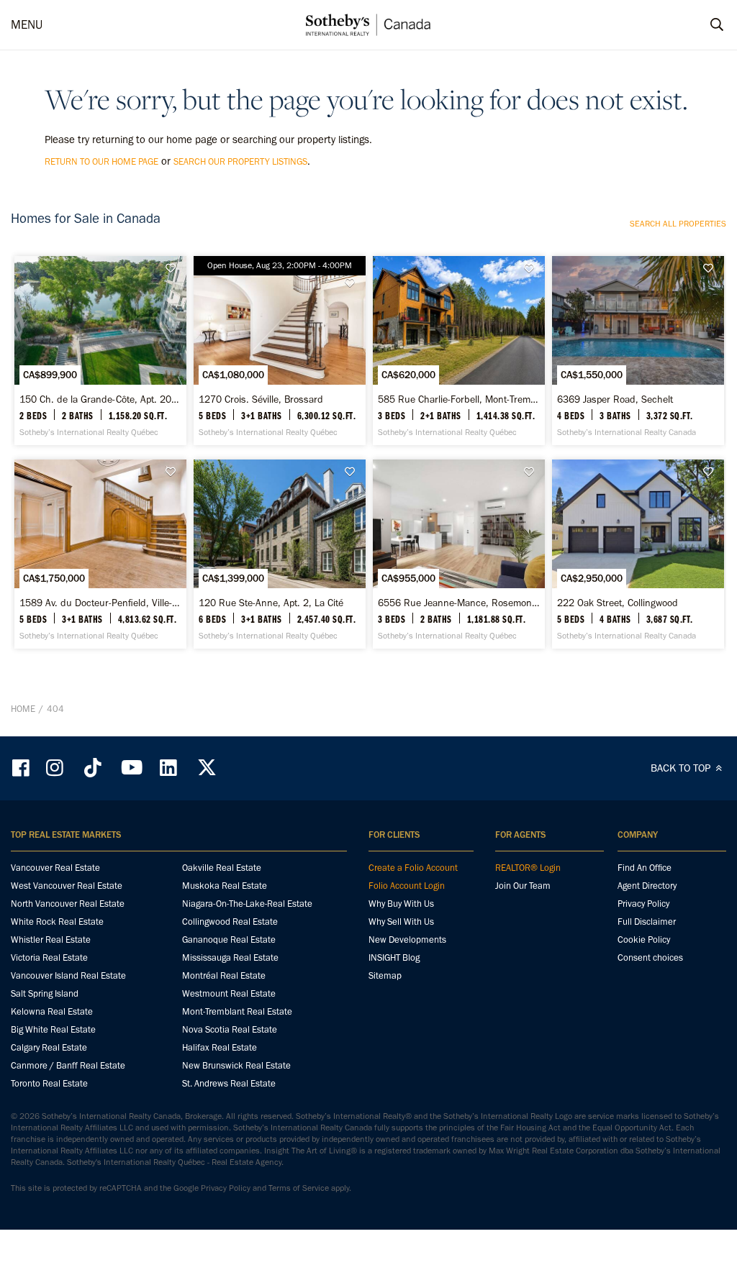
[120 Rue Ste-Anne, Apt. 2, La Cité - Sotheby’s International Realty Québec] (280, 554)
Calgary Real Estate (49, 1047)
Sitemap (385, 975)
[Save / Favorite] (174, 269)
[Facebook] (22, 768)
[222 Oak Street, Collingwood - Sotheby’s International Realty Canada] (638, 554)
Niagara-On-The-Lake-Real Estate (247, 903)
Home (23, 708)
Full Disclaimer (647, 921)
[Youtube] (131, 768)
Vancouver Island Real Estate (68, 975)
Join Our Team (523, 885)
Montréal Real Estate (224, 975)
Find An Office (645, 867)
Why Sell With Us (401, 921)
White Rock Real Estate (57, 921)
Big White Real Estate (53, 1029)
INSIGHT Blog (394, 957)
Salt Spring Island (44, 993)
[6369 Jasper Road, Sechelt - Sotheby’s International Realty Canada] (638, 350)
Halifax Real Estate (219, 1047)
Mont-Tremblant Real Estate (237, 1011)
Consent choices (650, 957)
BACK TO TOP (682, 768)
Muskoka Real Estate (224, 885)
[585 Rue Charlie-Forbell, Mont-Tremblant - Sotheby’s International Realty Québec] (459, 350)
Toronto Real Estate (49, 1083)
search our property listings (240, 161)
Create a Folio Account (413, 867)
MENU (26, 24)
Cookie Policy (644, 939)
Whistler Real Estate (51, 939)
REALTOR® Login (528, 867)
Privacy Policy (643, 903)
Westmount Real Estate (229, 993)
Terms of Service (298, 1188)
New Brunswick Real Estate (236, 1065)
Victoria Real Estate (49, 957)
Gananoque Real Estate (229, 939)
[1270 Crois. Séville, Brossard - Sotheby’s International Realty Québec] (280, 350)
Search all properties (678, 224)
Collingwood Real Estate (230, 921)
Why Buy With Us (401, 903)
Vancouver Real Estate (55, 867)
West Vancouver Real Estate (66, 885)
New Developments (407, 939)
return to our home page (101, 161)
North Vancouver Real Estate (68, 903)
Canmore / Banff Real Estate (68, 1065)
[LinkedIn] (168, 768)
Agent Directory (647, 885)
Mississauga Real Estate (230, 957)
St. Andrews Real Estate (229, 1083)
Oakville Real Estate (221, 867)
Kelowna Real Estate (52, 1011)
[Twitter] (206, 768)
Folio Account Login (406, 885)
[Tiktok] (93, 768)
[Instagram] (56, 768)
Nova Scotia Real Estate (229, 1029)
